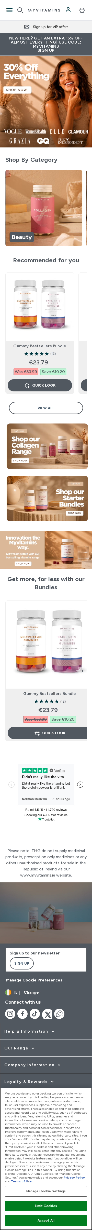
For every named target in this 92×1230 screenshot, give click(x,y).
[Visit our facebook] (22, 1014)
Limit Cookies (46, 1206)
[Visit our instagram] (10, 1014)
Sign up (21, 963)
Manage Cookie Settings (46, 1191)
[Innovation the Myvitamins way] (46, 550)
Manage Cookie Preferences (34, 980)
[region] (46, 209)
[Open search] (20, 10)
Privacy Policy (74, 1177)
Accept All (46, 1220)
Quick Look (43, 385)
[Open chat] (59, 1014)
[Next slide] (82, 671)
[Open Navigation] (9, 10)
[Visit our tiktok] (35, 1014)
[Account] (68, 10)
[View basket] (82, 10)
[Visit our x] (47, 1014)
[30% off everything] (46, 101)
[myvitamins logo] (44, 10)
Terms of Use (21, 1181)
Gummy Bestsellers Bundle (39, 346)
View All (46, 408)
